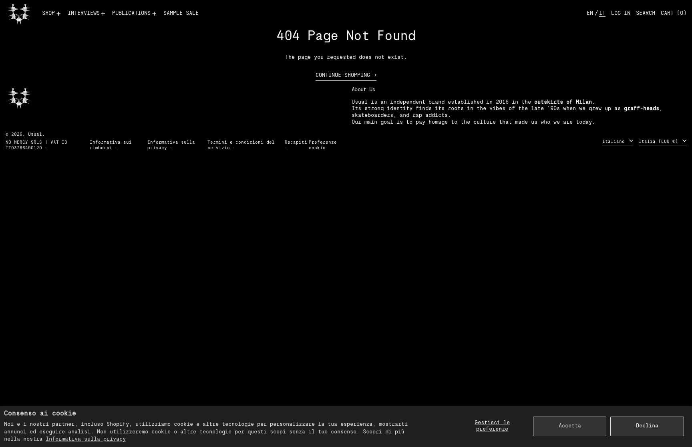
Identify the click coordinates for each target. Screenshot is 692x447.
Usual (35, 134)
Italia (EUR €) (660, 141)
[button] (645, 14)
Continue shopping (343, 75)
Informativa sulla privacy (86, 439)
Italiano (615, 141)
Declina (647, 426)
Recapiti (296, 142)
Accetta (570, 426)
